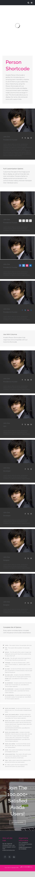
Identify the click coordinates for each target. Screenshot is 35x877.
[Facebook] (5, 857)
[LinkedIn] (14, 857)
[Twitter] (9, 857)
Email (31, 867)
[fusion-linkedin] (28, 138)
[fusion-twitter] (25, 138)
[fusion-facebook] (22, 138)
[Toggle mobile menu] (32, 3)
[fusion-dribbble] (31, 138)
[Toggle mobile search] (28, 3)
